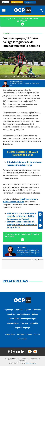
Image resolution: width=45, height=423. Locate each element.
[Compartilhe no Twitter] (40, 220)
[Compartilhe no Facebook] (40, 215)
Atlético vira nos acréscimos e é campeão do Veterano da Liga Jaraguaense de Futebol (21, 216)
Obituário (34, 323)
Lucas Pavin (18, 82)
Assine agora (16, 2)
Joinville (29, 334)
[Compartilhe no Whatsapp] (40, 226)
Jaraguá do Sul (10, 334)
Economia (37, 310)
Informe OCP (14, 319)
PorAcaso (24, 323)
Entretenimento (23, 314)
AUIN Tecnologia (31, 363)
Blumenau (20, 334)
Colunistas (11, 314)
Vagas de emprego (22, 328)
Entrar (5, 2)
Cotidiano (18, 310)
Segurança (8, 310)
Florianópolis (22, 339)
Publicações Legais (28, 319)
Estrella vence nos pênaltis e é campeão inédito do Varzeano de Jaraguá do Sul (22, 224)
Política (35, 314)
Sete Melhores (13, 323)
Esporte (28, 310)
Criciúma (37, 334)
